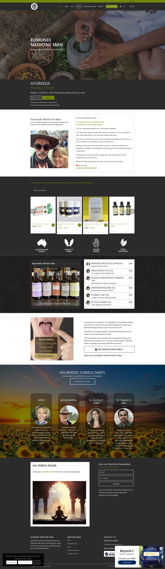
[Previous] (33, 211)
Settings (37, 562)
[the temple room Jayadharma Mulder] (59, 502)
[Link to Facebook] (130, 6)
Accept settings (12, 562)
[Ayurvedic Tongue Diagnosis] (52, 338)
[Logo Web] (34, 6)
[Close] (161, 548)
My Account (131, 1)
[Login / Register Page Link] (120, 6)
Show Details (49, 231)
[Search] (124, 6)
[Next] (131, 211)
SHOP (68, 540)
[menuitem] (131, 1)
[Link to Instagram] (133, 6)
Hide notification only (25, 562)
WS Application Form (72, 553)
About (68, 547)
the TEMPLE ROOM (72, 543)
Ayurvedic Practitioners (73, 550)
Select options (69, 232)
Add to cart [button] (37, 231)
